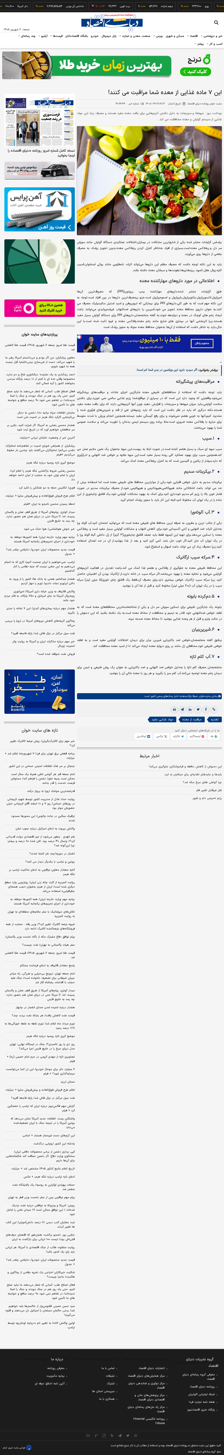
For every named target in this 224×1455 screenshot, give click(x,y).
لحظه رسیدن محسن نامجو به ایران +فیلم (49, 504)
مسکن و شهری (175, 36)
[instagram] (135, 1435)
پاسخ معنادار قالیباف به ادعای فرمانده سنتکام (47, 965)
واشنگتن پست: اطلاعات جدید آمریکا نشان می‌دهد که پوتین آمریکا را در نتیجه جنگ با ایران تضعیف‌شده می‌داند (42, 1123)
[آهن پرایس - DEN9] (39, 209)
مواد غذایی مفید (162, 719)
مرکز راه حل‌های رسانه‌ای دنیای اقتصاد (146, 1409)
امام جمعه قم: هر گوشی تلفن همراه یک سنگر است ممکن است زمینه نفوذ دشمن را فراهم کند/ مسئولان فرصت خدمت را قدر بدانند (43, 778)
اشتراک (111, 1384)
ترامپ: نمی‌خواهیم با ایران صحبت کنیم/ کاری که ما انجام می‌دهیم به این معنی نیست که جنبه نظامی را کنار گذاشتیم (39, 566)
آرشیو (43, 36)
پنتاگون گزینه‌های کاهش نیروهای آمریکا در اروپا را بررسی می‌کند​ (40, 623)
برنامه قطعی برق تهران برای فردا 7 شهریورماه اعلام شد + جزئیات (40, 756)
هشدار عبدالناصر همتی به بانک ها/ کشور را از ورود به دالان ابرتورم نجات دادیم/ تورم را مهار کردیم (42, 581)
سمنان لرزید (68, 1082)
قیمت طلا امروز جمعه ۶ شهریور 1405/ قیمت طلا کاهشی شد (40, 955)
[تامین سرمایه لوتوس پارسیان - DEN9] (39, 261)
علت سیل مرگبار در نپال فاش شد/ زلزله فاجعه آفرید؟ (43, 633)
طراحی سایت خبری (16, 1448)
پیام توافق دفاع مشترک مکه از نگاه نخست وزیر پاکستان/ (40, 937)
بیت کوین (103, 6)
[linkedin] (190, 709)
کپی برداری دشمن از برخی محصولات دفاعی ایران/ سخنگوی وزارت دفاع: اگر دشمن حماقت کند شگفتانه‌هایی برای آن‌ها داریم (40, 1156)
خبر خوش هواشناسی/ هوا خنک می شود (49, 529)
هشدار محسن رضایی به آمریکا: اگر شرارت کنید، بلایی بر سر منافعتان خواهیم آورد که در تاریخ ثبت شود (41, 427)
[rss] (112, 1435)
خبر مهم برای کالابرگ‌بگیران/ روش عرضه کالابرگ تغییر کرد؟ (42, 743)
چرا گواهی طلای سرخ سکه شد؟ (202, 782)
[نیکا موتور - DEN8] (39, 170)
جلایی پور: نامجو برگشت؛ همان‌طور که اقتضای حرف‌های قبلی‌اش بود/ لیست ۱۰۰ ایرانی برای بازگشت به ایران (40, 1237)
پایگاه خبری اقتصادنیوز (201, 1410)
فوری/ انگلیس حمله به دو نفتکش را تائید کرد (47, 488)
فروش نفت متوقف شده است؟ (56, 654)
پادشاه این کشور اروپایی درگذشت (54, 1144)
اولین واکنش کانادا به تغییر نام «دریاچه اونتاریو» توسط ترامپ (41, 1325)
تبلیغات (110, 1376)
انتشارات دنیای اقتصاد (151, 1368)
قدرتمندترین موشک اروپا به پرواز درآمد (51, 791)
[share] (104, 1435)
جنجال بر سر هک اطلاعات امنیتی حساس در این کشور (42, 766)
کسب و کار (215, 44)
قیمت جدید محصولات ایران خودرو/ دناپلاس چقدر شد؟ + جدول (40, 552)
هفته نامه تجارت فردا (202, 1402)
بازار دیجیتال (109, 36)
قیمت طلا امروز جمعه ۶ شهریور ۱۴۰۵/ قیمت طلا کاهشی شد (40, 347)
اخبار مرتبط (149, 756)
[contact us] (96, 1435)
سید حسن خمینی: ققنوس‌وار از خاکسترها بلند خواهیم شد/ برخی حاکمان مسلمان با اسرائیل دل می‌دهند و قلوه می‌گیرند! (40, 1310)
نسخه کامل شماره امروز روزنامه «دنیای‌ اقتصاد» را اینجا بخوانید (41, 153)
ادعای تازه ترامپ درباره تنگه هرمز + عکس (49, 1177)
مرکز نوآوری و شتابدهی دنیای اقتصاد (146, 1385)
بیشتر (200, 44)
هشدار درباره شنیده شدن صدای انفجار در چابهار (45, 1007)
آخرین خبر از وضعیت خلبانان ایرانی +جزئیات (47, 438)
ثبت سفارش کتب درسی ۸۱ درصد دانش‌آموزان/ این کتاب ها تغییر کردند (40, 1224)
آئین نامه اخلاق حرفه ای (50, 1384)
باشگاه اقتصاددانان (76, 36)
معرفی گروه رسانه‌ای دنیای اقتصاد (198, 1377)
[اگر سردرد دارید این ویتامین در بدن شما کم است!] (221, 360)
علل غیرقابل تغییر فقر (209, 790)
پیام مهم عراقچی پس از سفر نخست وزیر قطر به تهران (41, 1197)
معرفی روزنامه (56, 1368)
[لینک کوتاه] (213, 709)
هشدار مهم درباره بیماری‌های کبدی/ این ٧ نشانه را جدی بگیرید (41, 610)
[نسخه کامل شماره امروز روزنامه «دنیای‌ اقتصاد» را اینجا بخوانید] (39, 120)
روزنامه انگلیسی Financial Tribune (149, 1421)
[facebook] (205, 709)
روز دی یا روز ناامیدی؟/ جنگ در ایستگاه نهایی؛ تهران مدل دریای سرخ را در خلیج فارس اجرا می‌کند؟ (42, 1046)
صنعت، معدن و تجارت (135, 36)
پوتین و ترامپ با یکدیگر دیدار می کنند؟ (50, 862)
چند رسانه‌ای (28, 36)
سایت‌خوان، (204, 696)
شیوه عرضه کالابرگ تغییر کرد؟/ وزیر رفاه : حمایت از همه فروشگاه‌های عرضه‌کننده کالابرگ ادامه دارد (40, 926)
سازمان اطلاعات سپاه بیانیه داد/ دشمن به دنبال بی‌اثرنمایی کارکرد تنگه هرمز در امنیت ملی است (46, 415)
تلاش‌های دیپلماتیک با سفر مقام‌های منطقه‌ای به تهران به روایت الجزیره (41, 914)
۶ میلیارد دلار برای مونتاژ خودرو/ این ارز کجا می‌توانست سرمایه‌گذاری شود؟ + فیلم (40, 1071)
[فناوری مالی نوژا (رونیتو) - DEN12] (39, 691)
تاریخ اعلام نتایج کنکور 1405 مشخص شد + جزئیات (43, 1169)
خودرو (95, 36)
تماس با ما (108, 1368)
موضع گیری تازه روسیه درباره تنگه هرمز (50, 463)
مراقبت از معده (191, 719)
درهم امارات (145, 6)
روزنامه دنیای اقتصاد (202, 1387)
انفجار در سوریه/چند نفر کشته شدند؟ (52, 854)
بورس (159, 36)
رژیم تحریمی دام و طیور (207, 798)
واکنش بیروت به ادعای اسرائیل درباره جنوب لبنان (45, 829)
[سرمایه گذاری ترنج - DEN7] (112, 65)
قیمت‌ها (57, 36)
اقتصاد (193, 36)
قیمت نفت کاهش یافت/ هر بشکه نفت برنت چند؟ (43, 1015)
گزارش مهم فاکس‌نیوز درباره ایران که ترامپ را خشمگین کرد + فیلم (41, 1108)
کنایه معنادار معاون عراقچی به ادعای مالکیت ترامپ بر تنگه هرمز (42, 872)
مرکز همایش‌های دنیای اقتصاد (146, 1376)
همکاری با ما (107, 1399)
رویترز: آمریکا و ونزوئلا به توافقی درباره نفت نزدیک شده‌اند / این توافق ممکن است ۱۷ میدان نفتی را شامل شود (41, 1210)
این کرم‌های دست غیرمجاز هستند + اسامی (49, 1135)
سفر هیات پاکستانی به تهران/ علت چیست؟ (48, 945)
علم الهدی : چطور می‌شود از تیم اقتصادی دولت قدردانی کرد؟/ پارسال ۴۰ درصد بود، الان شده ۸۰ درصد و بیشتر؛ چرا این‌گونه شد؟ (40, 841)
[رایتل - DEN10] (39, 308)
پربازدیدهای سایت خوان (40, 334)
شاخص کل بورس (53, 6)
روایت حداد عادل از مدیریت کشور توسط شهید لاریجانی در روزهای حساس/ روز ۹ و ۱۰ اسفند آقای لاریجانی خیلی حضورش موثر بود (40, 803)
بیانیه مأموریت (55, 1376)
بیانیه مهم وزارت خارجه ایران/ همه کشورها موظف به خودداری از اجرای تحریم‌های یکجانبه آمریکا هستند (42, 539)
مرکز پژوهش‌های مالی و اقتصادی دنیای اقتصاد (150, 1397)
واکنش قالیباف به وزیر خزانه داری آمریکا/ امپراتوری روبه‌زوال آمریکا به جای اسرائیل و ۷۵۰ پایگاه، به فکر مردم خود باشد (39, 596)
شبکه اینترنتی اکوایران (201, 1394)
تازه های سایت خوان (40, 730)
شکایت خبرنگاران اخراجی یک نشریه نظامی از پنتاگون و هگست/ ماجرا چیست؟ (41, 1274)
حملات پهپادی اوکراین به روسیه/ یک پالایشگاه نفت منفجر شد (43, 1187)
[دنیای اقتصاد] (112, 22)
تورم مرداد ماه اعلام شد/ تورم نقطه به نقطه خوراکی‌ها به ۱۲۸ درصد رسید (40, 1026)
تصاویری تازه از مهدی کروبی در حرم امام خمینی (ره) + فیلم (41, 1059)
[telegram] (182, 709)
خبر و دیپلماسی (212, 36)
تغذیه (215, 719)
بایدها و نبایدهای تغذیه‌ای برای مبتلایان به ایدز (193, 774)
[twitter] (197, 709)
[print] (174, 709)
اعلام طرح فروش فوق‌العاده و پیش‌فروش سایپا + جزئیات (40, 496)
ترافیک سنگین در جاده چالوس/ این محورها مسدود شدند (43, 818)
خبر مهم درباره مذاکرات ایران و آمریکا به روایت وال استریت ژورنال (43, 643)
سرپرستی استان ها (103, 1391)
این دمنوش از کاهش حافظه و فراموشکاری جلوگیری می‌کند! (185, 766)
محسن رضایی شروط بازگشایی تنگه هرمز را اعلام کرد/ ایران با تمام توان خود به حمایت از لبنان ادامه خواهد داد (42, 475)
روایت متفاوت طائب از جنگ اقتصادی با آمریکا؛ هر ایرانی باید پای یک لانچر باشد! (40, 1249)
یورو (185, 6)
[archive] (88, 1435)
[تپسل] (79, 337)
